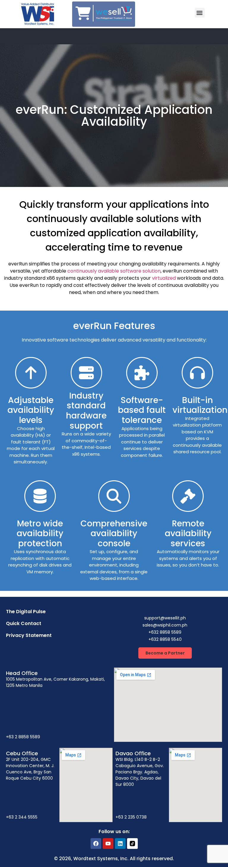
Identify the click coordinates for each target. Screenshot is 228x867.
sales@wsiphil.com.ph (164, 625)
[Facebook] (96, 843)
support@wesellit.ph (165, 618)
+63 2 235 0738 (131, 817)
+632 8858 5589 (164, 632)
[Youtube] (108, 843)
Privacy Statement (29, 635)
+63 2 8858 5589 (23, 737)
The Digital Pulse (26, 611)
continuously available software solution (114, 271)
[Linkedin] (120, 843)
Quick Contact (23, 623)
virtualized (164, 278)
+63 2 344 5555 (21, 817)
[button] (200, 13)
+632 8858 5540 (165, 639)
